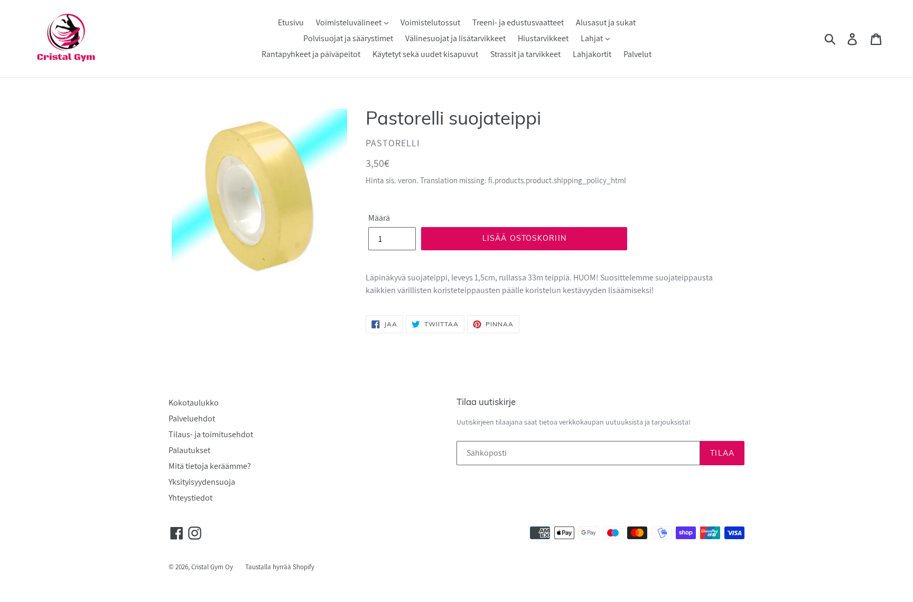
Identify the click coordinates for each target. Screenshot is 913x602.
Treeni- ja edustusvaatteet (518, 22)
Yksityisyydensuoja (202, 481)
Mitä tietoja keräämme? (210, 466)
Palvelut (637, 54)
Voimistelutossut (430, 22)
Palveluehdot (192, 418)
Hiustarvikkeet (543, 38)
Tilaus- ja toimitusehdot (211, 434)
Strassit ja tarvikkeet (525, 54)
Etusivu (291, 22)
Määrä (379, 217)
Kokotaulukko (194, 402)
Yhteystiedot (190, 497)
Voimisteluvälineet (349, 22)
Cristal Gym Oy (213, 566)
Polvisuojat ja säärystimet (348, 38)
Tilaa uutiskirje (486, 402)
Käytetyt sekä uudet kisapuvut (425, 54)
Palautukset (189, 450)
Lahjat (592, 38)
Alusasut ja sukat (606, 22)
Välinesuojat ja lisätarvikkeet (455, 38)
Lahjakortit (592, 54)
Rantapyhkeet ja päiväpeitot (311, 54)
